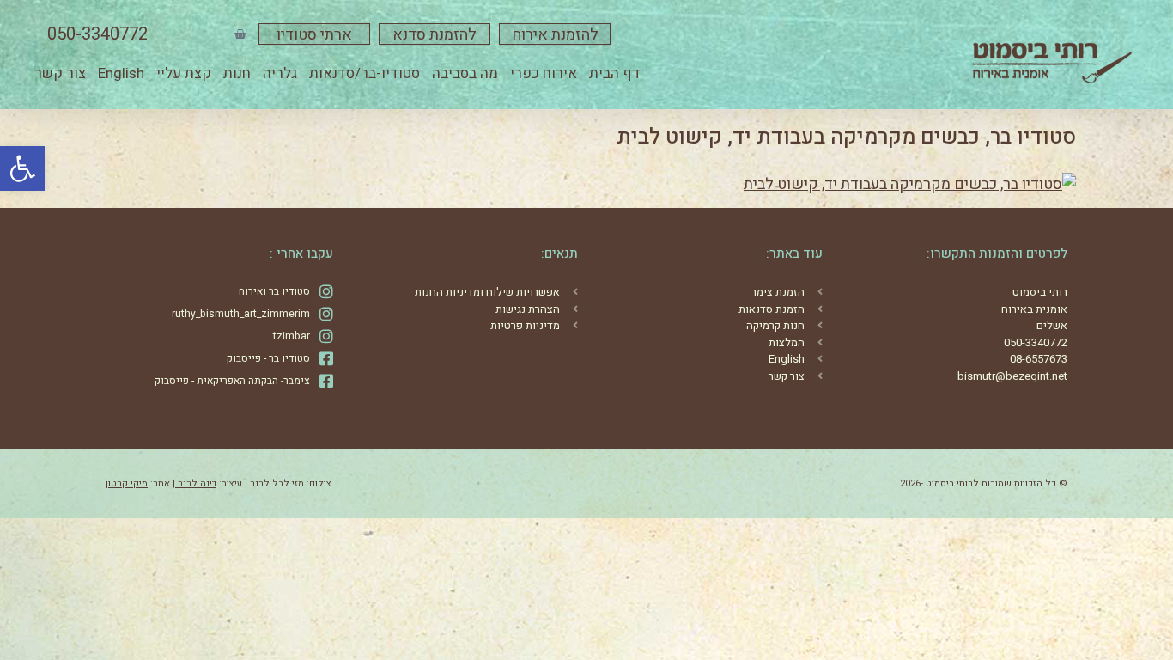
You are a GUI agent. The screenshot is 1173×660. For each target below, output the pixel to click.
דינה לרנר (195, 483)
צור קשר (60, 73)
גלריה (280, 73)
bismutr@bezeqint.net (1012, 376)
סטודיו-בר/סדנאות (364, 73)
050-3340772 (97, 33)
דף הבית (615, 73)
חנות (237, 73)
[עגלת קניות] (240, 34)
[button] (22, 168)
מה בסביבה (465, 73)
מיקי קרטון (127, 483)
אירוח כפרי (543, 73)
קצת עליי (183, 73)
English (121, 73)
